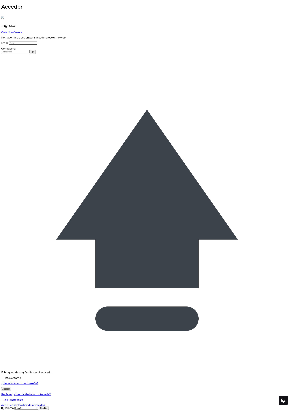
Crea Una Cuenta (11, 32)
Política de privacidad (31, 405)
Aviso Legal (8, 405)
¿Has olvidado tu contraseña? (19, 383)
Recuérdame (13, 378)
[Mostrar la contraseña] (33, 52)
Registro (6, 394)
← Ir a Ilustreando (12, 399)
